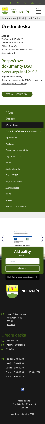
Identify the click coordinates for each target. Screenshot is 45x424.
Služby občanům (13, 169)
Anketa (9, 200)
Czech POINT (12, 175)
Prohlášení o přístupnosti (24, 404)
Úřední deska (33, 18)
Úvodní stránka (9, 18)
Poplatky (10, 144)
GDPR (8, 194)
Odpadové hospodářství (17, 150)
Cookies (24, 407)
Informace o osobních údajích (25, 277)
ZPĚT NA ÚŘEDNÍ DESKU (17, 94)
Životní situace (12, 187)
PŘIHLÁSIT (22, 268)
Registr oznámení (14, 181)
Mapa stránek (24, 400)
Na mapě (11, 324)
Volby (8, 162)
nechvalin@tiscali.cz (16, 344)
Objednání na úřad (14, 156)
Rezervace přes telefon (16, 206)
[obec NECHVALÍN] (6, 10)
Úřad (21, 18)
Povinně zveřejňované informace (21, 131)
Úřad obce (10, 118)
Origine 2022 (28, 414)
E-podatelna (11, 137)
